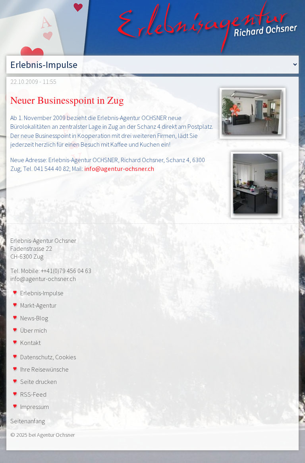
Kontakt (30, 343)
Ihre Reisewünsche (44, 369)
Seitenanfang (27, 421)
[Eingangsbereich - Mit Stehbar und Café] (251, 113)
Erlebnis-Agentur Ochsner (43, 240)
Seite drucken (38, 382)
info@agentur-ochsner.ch (119, 168)
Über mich (33, 330)
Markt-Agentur (38, 305)
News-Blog (34, 318)
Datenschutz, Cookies (48, 357)
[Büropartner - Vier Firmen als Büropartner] (251, 184)
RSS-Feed (33, 394)
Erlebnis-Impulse (42, 293)
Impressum (34, 407)
